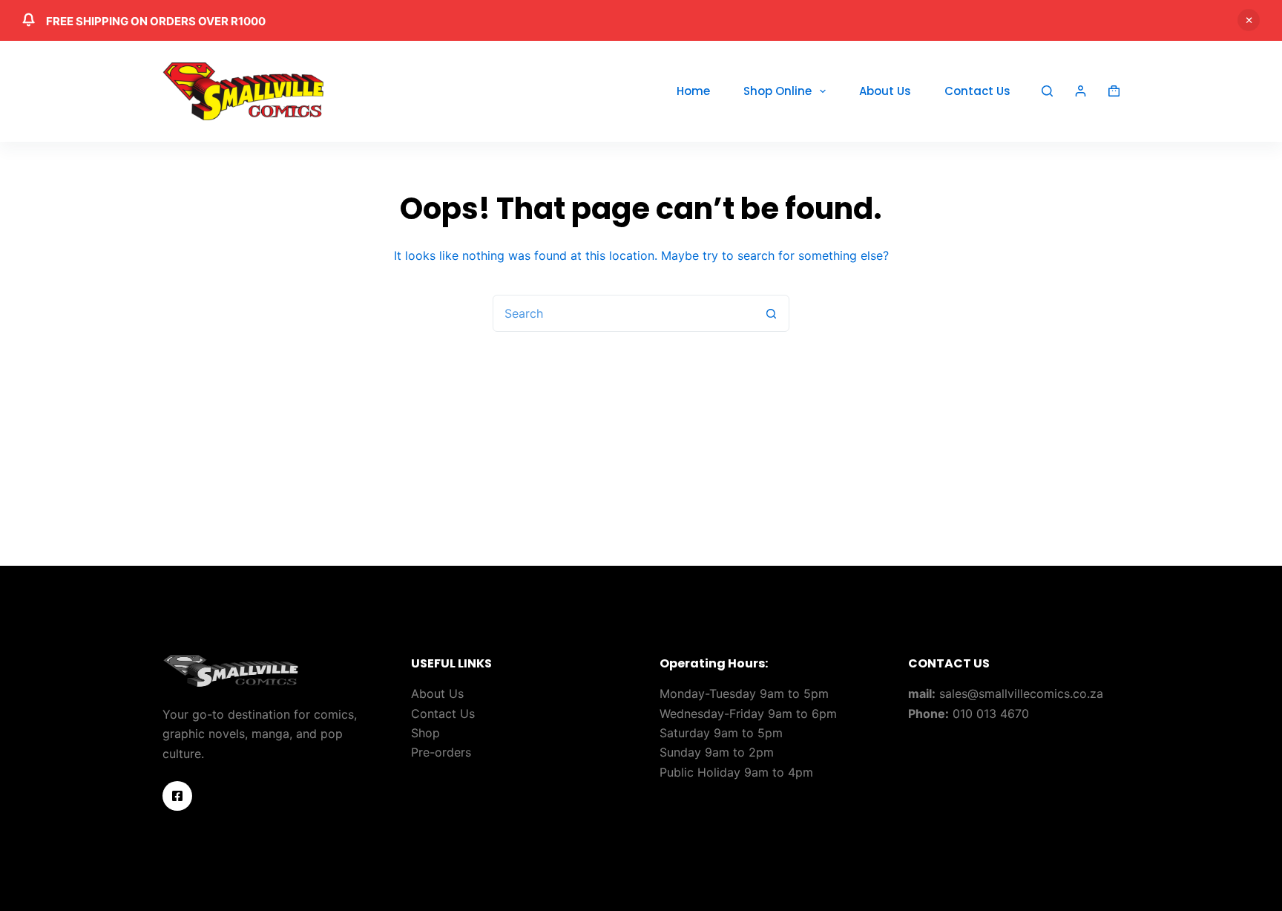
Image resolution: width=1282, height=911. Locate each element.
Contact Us (977, 91)
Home (693, 91)
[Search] (1047, 91)
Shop (425, 732)
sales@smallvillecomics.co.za (1021, 693)
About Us (885, 91)
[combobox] (623, 313)
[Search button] (771, 313)
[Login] (1080, 91)
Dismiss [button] (1248, 20)
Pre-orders (441, 752)
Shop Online (777, 91)
